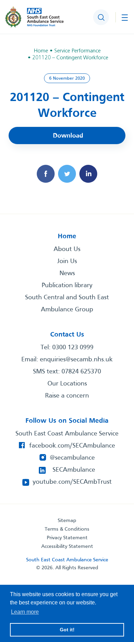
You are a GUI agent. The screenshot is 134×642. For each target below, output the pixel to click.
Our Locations (67, 384)
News (67, 273)
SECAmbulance (74, 470)
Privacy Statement (67, 537)
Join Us (67, 261)
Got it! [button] (67, 629)
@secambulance (72, 458)
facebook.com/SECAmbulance (72, 446)
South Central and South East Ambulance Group (67, 303)
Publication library (67, 285)
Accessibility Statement (67, 546)
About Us (67, 249)
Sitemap (67, 520)
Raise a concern (67, 396)
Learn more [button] (25, 612)
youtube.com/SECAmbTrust (72, 482)
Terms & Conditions (67, 529)
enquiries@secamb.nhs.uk (76, 360)
